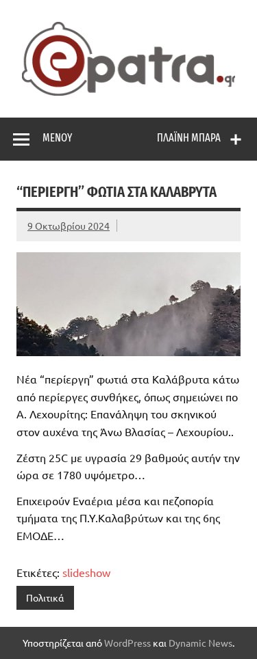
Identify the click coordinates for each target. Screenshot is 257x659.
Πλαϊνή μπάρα (189, 137)
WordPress (127, 642)
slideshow (86, 572)
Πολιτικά (45, 597)
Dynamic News (200, 642)
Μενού (57, 137)
